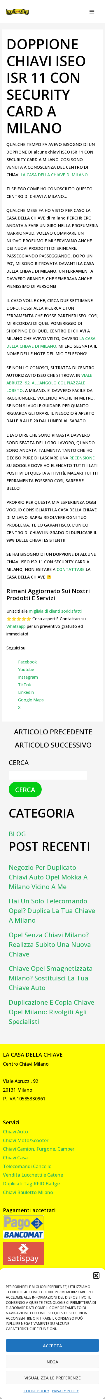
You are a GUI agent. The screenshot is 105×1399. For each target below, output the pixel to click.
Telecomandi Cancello (27, 1166)
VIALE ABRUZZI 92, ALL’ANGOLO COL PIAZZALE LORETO (49, 382)
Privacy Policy (65, 1390)
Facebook (27, 662)
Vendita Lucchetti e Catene (33, 1175)
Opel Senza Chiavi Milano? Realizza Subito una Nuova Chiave (50, 944)
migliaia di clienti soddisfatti (55, 611)
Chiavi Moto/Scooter (25, 1140)
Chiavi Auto (15, 1131)
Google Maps (31, 700)
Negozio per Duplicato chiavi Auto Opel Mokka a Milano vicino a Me (48, 877)
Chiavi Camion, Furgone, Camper (38, 1149)
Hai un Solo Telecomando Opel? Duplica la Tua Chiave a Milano (52, 910)
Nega (52, 1362)
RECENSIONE (82, 458)
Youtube (26, 669)
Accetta (52, 1346)
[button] (96, 1275)
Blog (17, 833)
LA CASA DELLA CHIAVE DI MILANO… (55, 174)
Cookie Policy (36, 1390)
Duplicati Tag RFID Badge (31, 1183)
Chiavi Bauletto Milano (28, 1192)
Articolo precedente (53, 731)
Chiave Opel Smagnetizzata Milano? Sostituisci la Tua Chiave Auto (51, 978)
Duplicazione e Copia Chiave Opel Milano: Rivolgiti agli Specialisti (51, 1012)
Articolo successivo (53, 744)
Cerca (19, 762)
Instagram (28, 677)
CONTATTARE (71, 569)
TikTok (24, 684)
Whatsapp (16, 626)
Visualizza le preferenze (52, 1378)
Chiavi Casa (15, 1157)
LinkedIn (26, 692)
